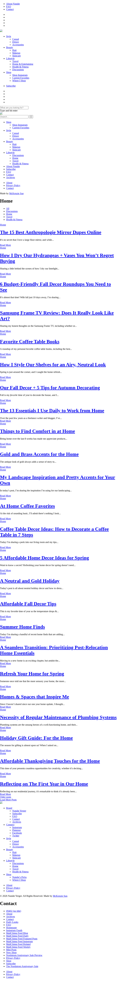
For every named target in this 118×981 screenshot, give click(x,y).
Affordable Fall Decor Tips (28, 603)
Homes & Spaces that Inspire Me (34, 696)
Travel (15, 61)
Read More (5, 245)
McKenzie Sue (16, 193)
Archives (10, 177)
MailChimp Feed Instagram (19, 941)
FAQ (8, 6)
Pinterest (16, 830)
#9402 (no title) (13, 911)
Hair (14, 50)
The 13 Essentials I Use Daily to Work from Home (52, 410)
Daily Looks (12, 922)
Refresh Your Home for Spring (32, 673)
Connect (10, 824)
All (7, 208)
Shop (8, 72)
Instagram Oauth (14, 930)
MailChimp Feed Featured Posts (21, 938)
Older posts (5, 797)
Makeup (16, 53)
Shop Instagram (20, 75)
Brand (9, 808)
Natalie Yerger (19, 810)
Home (15, 158)
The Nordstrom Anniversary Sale (22, 966)
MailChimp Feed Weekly (18, 947)
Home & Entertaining (22, 64)
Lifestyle (10, 58)
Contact (10, 9)
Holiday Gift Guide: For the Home (36, 738)
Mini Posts (11, 949)
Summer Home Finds (22, 627)
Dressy (15, 42)
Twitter (15, 835)
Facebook (17, 833)
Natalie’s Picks (19, 877)
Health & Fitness (20, 66)
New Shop (11, 952)
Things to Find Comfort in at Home (37, 431)
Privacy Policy (13, 185)
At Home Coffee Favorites (27, 506)
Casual (15, 39)
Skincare (16, 55)
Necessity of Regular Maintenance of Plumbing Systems (58, 717)
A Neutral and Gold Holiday (29, 581)
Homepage (11, 927)
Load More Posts (8, 799)
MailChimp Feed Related (18, 944)
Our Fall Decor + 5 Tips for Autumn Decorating (50, 387)
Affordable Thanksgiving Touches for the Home (50, 761)
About (9, 182)
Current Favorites (20, 78)
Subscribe (11, 86)
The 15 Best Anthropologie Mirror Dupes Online (50, 232)
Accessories (18, 44)
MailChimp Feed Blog (17, 933)
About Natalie (13, 3)
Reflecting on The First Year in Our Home (44, 784)
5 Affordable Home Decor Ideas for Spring (44, 558)
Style (8, 36)
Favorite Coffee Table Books (29, 341)
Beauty (9, 47)
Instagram (17, 827)
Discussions (18, 69)
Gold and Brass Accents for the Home (39, 454)
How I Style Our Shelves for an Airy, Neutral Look (53, 364)
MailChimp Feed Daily (17, 936)
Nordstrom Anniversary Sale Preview (24, 955)
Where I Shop (19, 80)
